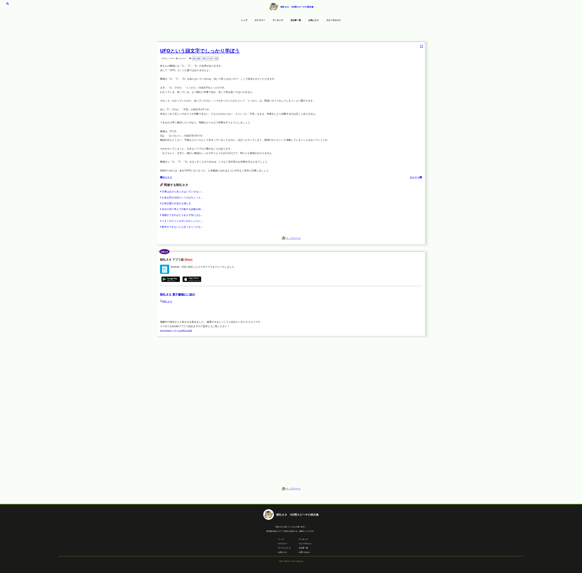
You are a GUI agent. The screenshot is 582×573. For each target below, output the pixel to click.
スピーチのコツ (333, 20)
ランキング (278, 20)
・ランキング (302, 539)
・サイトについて (283, 547)
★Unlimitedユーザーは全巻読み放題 (176, 330)
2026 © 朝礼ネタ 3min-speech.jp (291, 561)
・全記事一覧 (302, 547)
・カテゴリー (281, 543)
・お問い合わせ (303, 552)
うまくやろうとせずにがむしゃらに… (182, 221)
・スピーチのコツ (304, 543)
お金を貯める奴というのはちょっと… (182, 197)
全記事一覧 (295, 20)
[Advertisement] (291, 32)
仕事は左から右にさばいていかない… (182, 191)
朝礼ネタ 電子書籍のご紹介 (177, 294)
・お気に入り (281, 552)
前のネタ (167, 177)
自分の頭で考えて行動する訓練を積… (182, 209)
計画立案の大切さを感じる (176, 203)
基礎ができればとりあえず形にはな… (182, 215)
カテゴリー (260, 20)
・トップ (280, 539)
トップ (244, 20)
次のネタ (415, 177)
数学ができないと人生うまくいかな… (182, 226)
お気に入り (313, 20)
